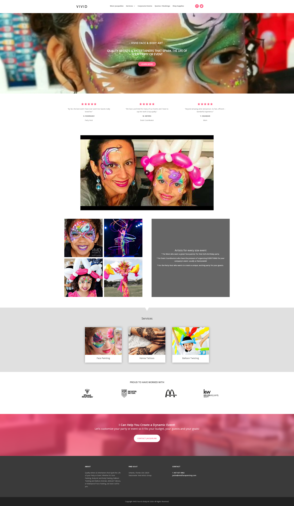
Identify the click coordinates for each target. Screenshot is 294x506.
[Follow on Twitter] (201, 6)
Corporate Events (145, 6)
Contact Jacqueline (147, 438)
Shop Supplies (178, 6)
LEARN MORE (147, 64)
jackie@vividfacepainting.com (184, 475)
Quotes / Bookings (162, 6)
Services (129, 6)
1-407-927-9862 (178, 473)
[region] (147, 173)
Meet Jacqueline (116, 6)
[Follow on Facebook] (197, 6)
